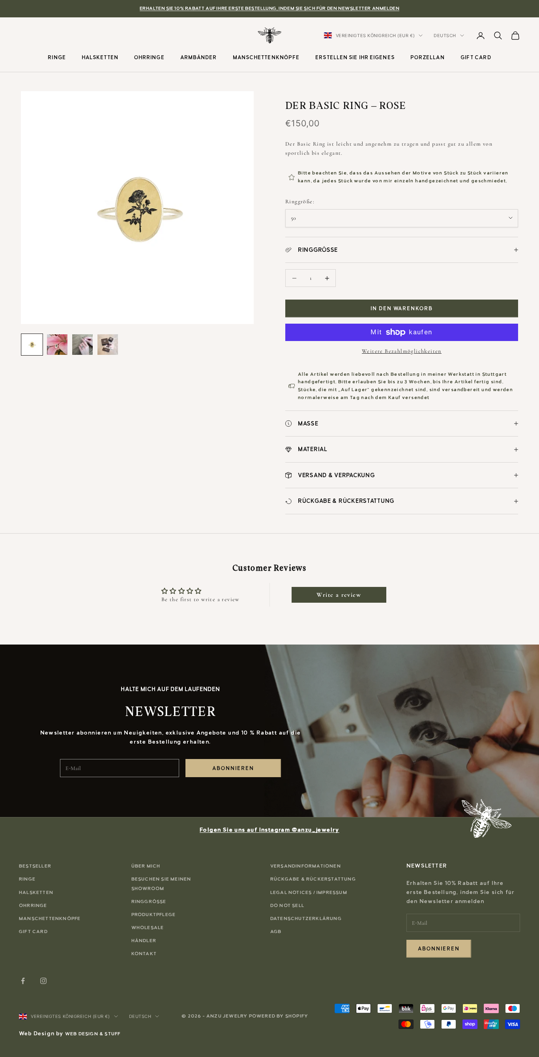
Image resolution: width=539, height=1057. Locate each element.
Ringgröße (149, 901)
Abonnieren (233, 768)
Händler (143, 940)
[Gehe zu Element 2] (57, 345)
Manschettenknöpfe (266, 57)
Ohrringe (149, 57)
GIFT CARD (475, 57)
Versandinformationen (305, 866)
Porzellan (427, 57)
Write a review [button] (338, 595)
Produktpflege (153, 914)
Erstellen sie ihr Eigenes (355, 57)
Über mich (146, 866)
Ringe (57, 57)
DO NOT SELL (287, 905)
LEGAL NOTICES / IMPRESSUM (308, 892)
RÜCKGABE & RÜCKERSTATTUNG (313, 879)
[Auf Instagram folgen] (43, 981)
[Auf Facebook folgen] (23, 981)
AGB (276, 931)
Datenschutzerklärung (306, 918)
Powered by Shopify (279, 1016)
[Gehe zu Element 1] (32, 345)
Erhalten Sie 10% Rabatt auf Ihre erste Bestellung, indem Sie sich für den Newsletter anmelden (270, 8)
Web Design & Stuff (93, 1033)
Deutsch (445, 35)
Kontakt (144, 953)
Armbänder (198, 57)
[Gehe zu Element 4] (108, 345)
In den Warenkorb (402, 308)
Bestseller (35, 866)
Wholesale (147, 927)
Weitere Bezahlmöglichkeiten (402, 351)
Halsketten (100, 57)
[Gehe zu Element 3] (82, 345)
